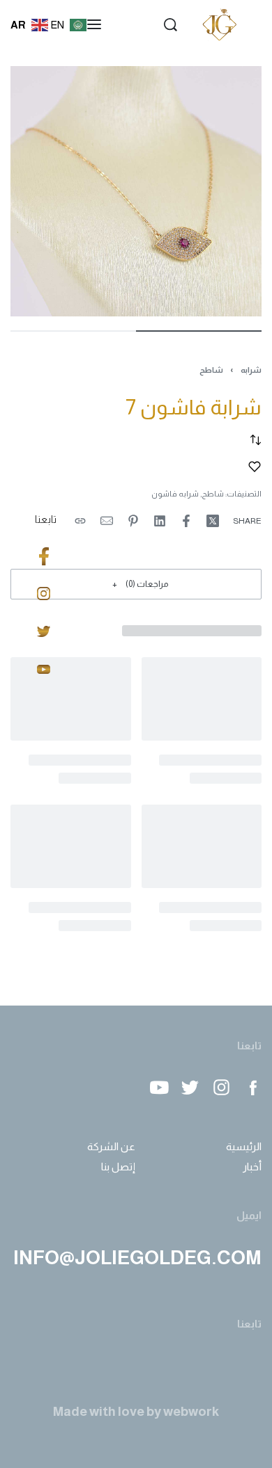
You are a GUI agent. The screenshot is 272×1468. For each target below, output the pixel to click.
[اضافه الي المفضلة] (255, 467)
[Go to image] (199, 331)
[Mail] (106, 521)
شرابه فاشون (175, 494)
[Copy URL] (80, 521)
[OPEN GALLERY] (136, 191)
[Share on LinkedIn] (159, 521)
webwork (191, 1411)
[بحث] (170, 24)
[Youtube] (158, 1087)
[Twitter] (190, 1087)
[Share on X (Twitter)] (212, 521)
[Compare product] (256, 440)
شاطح (211, 370)
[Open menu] (94, 24)
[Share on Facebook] (186, 521)
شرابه (251, 370)
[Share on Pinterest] (133, 521)
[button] (136, 584)
